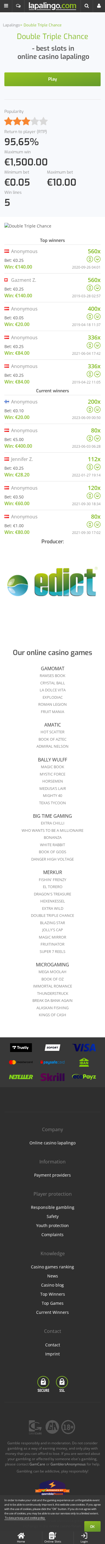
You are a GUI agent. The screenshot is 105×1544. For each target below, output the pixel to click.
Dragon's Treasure (52, 894)
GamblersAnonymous (68, 1464)
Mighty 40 (52, 795)
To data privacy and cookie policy (25, 1518)
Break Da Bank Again (52, 1000)
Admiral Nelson (52, 746)
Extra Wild (52, 908)
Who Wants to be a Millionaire (52, 830)
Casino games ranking (52, 1267)
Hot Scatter (52, 731)
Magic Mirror (52, 937)
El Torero (52, 886)
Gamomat (52, 668)
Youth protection (52, 1225)
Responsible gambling (52, 1207)
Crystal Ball (52, 683)
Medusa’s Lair (52, 788)
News (52, 1276)
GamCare (37, 1464)
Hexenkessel (52, 901)
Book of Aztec (52, 739)
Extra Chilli (52, 823)
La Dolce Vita (53, 690)
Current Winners (52, 1312)
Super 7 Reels (52, 951)
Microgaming (52, 964)
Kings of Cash (52, 1014)
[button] (6, 6)
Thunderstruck (52, 993)
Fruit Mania (52, 711)
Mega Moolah (52, 971)
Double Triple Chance (52, 915)
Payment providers (52, 1175)
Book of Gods (52, 851)
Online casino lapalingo (52, 1143)
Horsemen (52, 781)
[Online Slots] (52, 585)
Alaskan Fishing (52, 1007)
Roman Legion (52, 704)
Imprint (52, 1354)
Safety (53, 1216)
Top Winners (52, 1294)
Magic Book (52, 766)
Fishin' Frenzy (52, 879)
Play (52, 79)
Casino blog (52, 1285)
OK (92, 1526)
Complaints (52, 1234)
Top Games (53, 1303)
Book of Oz (52, 979)
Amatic (52, 725)
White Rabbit (52, 844)
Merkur (52, 872)
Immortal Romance (52, 986)
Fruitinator (52, 944)
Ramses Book (52, 675)
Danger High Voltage (52, 859)
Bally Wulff (52, 759)
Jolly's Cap (52, 929)
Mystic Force (52, 774)
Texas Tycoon (52, 802)
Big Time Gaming (52, 816)
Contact (52, 1345)
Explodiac (53, 697)
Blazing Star (52, 922)
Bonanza (53, 837)
